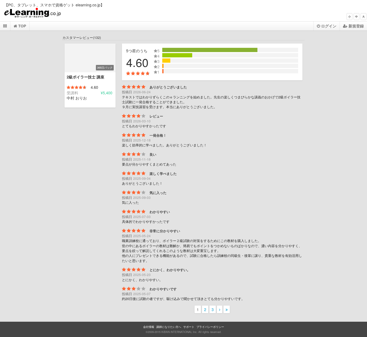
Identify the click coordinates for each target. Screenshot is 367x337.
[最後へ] (226, 309)
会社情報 (148, 327)
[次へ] (219, 309)
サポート (188, 327)
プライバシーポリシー (210, 327)
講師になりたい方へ (168, 327)
